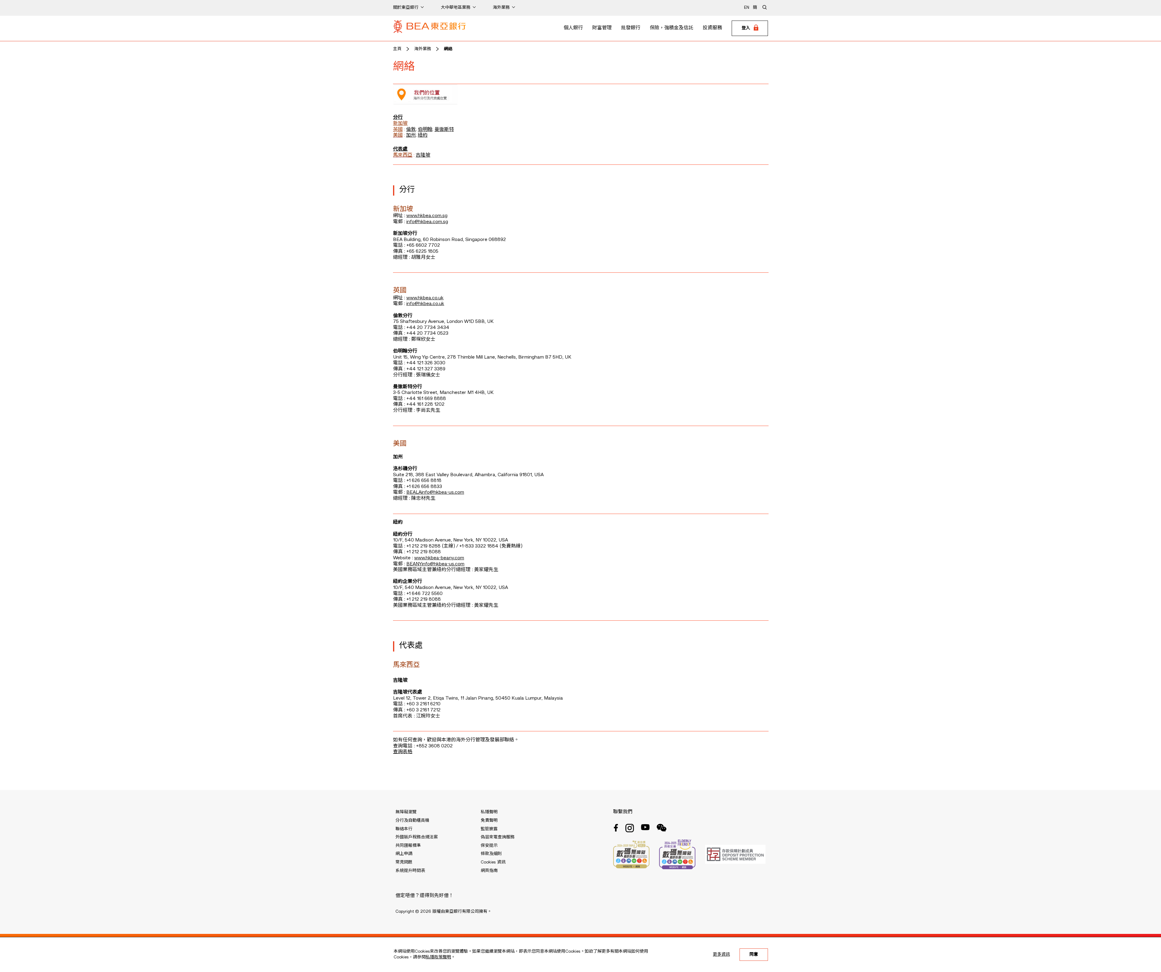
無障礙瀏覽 (406, 812)
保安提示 (489, 846)
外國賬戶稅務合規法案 (416, 837)
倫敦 (411, 129)
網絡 (448, 49)
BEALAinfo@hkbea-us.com (435, 492)
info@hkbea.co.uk (425, 303)
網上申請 (403, 854)
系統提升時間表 (410, 871)
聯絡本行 (403, 829)
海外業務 (422, 49)
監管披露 (489, 829)
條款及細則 (491, 854)
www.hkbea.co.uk (425, 298)
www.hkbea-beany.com (439, 558)
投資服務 (712, 28)
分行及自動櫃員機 (412, 820)
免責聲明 (489, 820)
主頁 (397, 49)
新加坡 (400, 123)
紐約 (423, 135)
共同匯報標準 (408, 846)
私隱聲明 (489, 812)
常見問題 (403, 862)
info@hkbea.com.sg (427, 221)
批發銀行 (630, 28)
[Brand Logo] (429, 28)
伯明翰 (425, 129)
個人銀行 (573, 28)
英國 (398, 129)
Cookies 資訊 (493, 862)
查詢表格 (402, 751)
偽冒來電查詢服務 (498, 837)
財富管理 (602, 28)
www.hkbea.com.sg (426, 215)
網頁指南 (489, 871)
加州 (411, 135)
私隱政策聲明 (438, 957)
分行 (398, 117)
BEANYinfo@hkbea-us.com (435, 564)
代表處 (400, 149)
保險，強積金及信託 (671, 28)
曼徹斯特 (444, 129)
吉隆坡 (423, 155)
